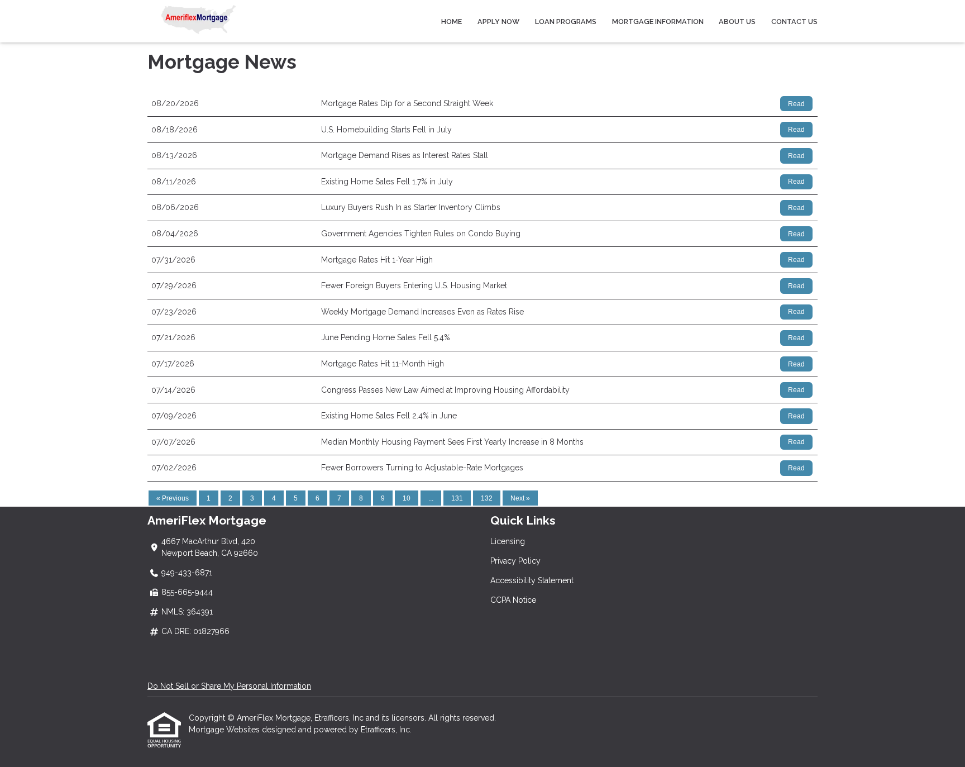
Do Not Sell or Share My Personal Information (229, 686)
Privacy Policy (515, 560)
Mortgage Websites (225, 729)
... (430, 498)
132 (487, 498)
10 (406, 498)
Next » (520, 498)
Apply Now (498, 21)
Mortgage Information (658, 21)
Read (796, 104)
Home (451, 21)
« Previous (172, 498)
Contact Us (794, 21)
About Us (737, 21)
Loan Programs (565, 21)
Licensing (507, 541)
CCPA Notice (513, 600)
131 (457, 498)
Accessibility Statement (532, 580)
